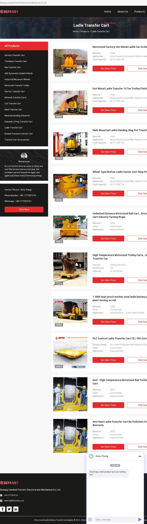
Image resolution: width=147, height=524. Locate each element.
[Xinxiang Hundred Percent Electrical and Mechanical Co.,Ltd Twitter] (9, 509)
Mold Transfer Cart (13, 109)
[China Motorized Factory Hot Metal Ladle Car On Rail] (70, 61)
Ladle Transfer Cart (14, 128)
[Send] (140, 519)
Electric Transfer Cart (15, 91)
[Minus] (140, 456)
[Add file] (90, 519)
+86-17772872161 (28, 195)
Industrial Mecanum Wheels (17, 79)
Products (85, 31)
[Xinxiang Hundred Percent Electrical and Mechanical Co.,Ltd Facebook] (2, 509)
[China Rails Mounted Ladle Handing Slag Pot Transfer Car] (70, 144)
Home (75, 31)
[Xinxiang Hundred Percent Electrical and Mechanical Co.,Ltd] (9, 11)
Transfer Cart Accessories (17, 140)
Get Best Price (108, 68)
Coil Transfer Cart (13, 103)
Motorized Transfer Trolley (17, 85)
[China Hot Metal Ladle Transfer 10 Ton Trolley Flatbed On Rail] (70, 103)
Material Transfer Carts (15, 97)
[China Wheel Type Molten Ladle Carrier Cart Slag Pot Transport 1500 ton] (70, 186)
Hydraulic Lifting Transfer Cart (18, 121)
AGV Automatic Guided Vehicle (19, 73)
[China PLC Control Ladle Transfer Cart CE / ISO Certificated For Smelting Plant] (70, 352)
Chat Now (24, 209)
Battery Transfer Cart (15, 55)
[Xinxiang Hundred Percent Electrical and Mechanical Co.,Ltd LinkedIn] (15, 509)
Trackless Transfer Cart (16, 61)
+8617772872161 (23, 201)
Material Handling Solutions (17, 115)
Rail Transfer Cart (13, 67)
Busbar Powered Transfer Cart (19, 134)
